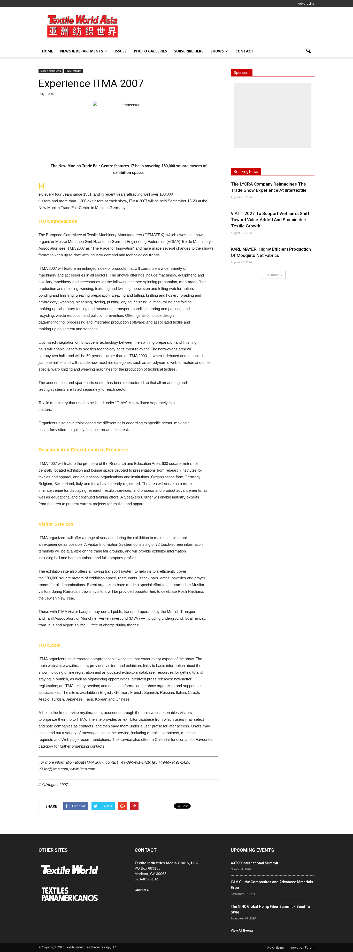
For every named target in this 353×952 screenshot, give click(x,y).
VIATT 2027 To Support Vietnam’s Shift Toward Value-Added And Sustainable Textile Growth (270, 219)
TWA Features (73, 71)
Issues (121, 51)
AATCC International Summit (254, 863)
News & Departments (81, 51)
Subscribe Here (188, 51)
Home (47, 51)
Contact (244, 51)
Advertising (306, 3)
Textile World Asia (50, 71)
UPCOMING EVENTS (252, 850)
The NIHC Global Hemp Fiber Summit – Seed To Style (270, 909)
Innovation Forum (301, 947)
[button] (308, 51)
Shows (217, 51)
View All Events (242, 930)
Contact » (142, 890)
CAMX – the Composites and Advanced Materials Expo (272, 885)
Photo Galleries (150, 51)
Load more (271, 275)
